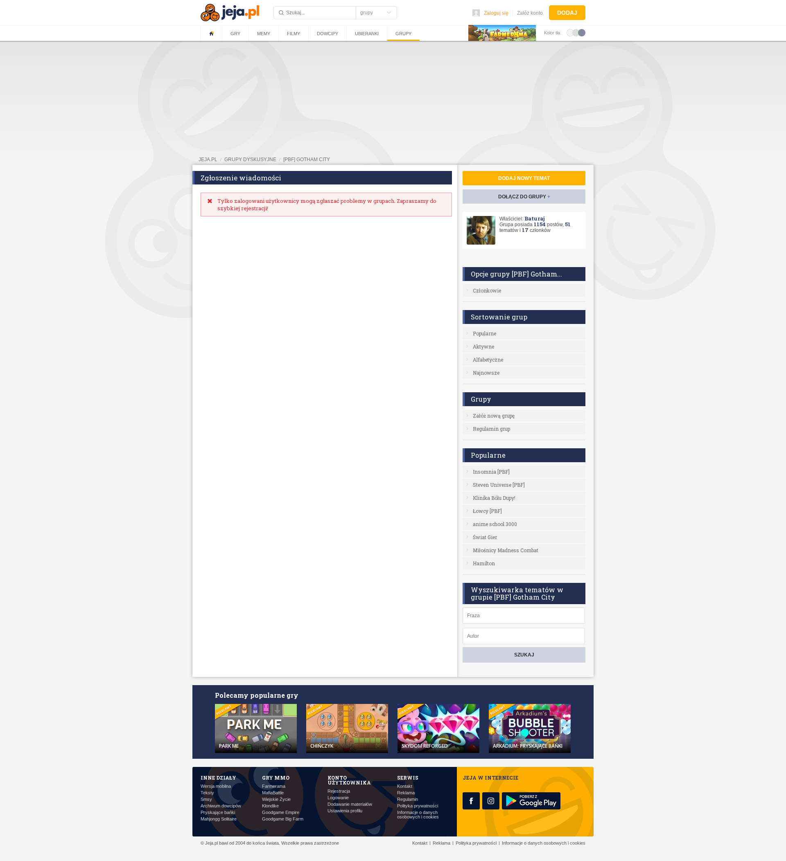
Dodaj (567, 12)
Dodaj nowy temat (524, 178)
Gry (235, 33)
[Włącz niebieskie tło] (581, 32)
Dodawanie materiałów (350, 804)
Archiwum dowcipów (221, 806)
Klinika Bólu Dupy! (494, 498)
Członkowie (487, 290)
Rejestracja (339, 791)
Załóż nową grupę (494, 415)
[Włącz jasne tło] (570, 32)
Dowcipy (327, 33)
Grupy (403, 33)
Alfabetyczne (488, 359)
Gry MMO (275, 777)
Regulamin (407, 799)
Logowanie (338, 798)
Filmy (293, 33)
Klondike (270, 806)
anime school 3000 (495, 524)
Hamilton (484, 563)
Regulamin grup (491, 428)
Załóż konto (530, 13)
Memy (263, 33)
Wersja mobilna (216, 786)
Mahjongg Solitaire (219, 819)
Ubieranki (367, 33)
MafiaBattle (273, 793)
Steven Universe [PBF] (499, 484)
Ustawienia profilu (345, 811)
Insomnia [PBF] (491, 471)
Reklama (406, 793)
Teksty (207, 793)
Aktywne (483, 346)
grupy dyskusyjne (250, 159)
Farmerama (273, 786)
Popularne (484, 333)
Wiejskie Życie (276, 799)
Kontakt (404, 786)
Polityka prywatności (417, 806)
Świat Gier (485, 537)
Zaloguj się (496, 13)
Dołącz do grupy (524, 197)
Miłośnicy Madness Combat (505, 550)
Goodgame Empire (280, 812)
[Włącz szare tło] (576, 32)
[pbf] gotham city (306, 159)
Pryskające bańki (218, 812)
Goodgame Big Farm (282, 819)
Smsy (206, 799)
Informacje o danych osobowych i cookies (418, 814)
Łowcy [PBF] (487, 511)
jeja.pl (208, 159)
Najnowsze (486, 372)
